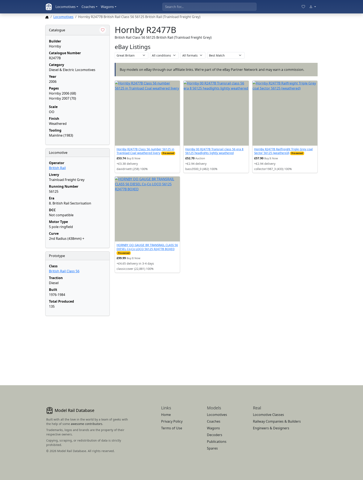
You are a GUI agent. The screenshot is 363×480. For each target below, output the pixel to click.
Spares (212, 448)
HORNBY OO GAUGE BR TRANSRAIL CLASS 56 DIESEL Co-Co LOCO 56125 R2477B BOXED (147, 247)
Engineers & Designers (271, 428)
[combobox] (209, 7)
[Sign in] (313, 7)
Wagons (107, 6)
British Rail (57, 168)
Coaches (88, 6)
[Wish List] (303, 7)
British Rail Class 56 (64, 271)
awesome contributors (86, 424)
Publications (216, 441)
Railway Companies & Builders (277, 421)
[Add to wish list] (102, 30)
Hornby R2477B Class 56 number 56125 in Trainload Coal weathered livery (145, 151)
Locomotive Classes (268, 414)
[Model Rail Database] (48, 7)
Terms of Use (171, 428)
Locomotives (65, 6)
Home (166, 414)
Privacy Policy (172, 421)
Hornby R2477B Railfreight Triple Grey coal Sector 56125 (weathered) (283, 151)
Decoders (214, 435)
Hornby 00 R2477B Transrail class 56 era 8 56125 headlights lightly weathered (214, 151)
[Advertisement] (77, 345)
